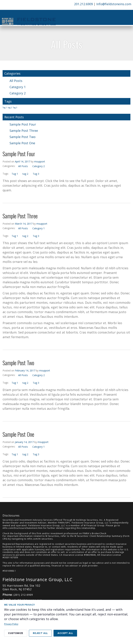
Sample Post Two (23, 137)
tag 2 (10, 107)
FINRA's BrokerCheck (94, 533)
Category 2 (18, 93)
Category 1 (18, 87)
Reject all (40, 633)
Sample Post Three (24, 130)
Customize (15, 633)
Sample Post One (22, 143)
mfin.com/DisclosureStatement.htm (23, 528)
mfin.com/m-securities (40, 538)
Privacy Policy (11, 623)
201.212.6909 (83, 4)
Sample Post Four (23, 124)
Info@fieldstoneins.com (113, 4)
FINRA (61, 522)
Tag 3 (15, 107)
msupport (39, 161)
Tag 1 (5, 107)
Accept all (65, 633)
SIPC (67, 522)
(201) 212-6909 (23, 594)
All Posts (16, 81)
